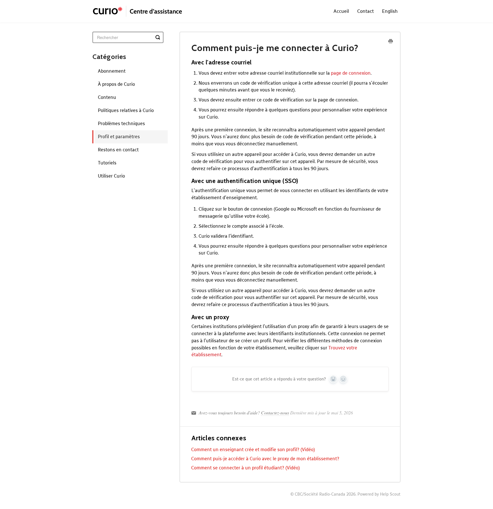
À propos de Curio (116, 84)
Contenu (107, 97)
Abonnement (112, 71)
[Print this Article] (390, 41)
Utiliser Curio (111, 175)
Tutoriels (107, 162)
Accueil (341, 11)
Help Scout (390, 494)
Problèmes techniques (121, 123)
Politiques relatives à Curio (126, 110)
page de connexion (351, 73)
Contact (365, 11)
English (390, 11)
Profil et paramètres (119, 136)
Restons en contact (118, 149)
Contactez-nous (275, 413)
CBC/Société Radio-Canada (320, 494)
